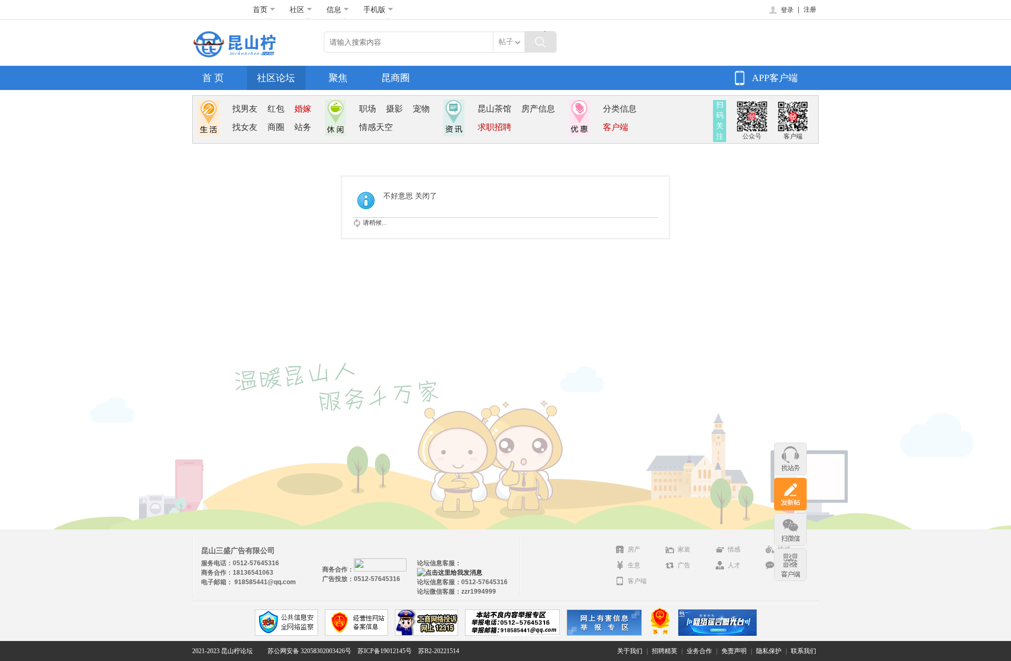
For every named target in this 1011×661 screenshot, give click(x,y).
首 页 (213, 78)
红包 (275, 108)
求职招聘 (494, 127)
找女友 (244, 127)
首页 (260, 9)
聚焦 (338, 78)
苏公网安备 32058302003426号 (309, 651)
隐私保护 (768, 651)
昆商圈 (395, 78)
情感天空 (376, 127)
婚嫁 (302, 108)
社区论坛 (276, 78)
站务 (302, 127)
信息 (333, 9)
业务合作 (699, 651)
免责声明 (734, 651)
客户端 (615, 127)
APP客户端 (775, 78)
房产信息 (538, 108)
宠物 (421, 108)
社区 (297, 9)
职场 (367, 108)
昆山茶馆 (494, 108)
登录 (787, 10)
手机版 (374, 9)
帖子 (506, 42)
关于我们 (629, 651)
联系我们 (803, 651)
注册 (810, 9)
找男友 (244, 108)
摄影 (394, 108)
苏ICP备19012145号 (385, 651)
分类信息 (620, 108)
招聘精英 (664, 651)
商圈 (275, 127)
